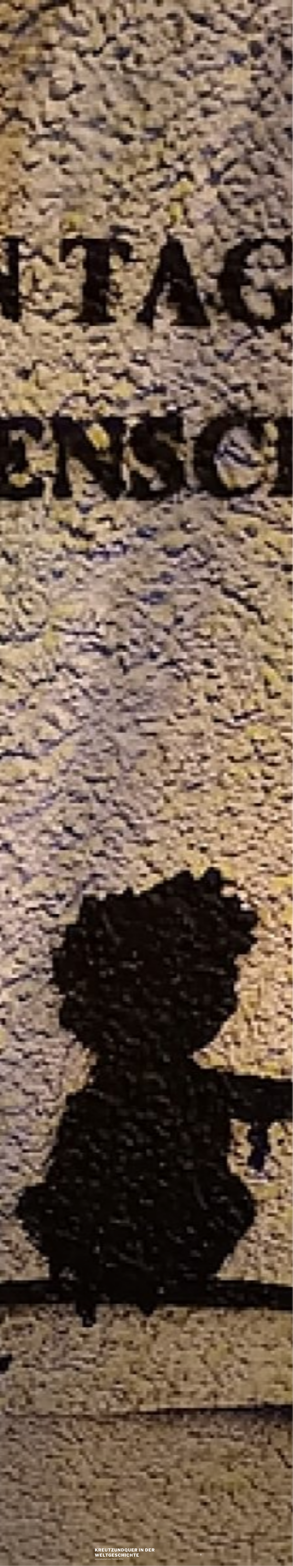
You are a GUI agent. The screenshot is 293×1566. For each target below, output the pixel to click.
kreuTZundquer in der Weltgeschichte (125, 1552)
